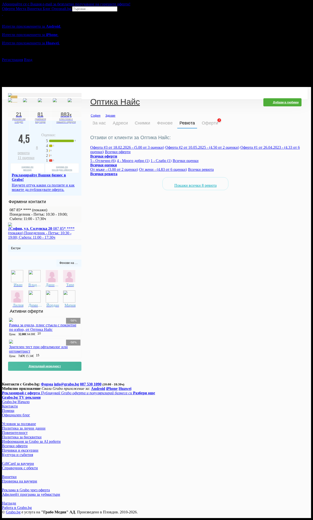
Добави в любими (286, 102)
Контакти (10, 406)
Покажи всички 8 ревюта (195, 185)
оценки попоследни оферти (62, 168)
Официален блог (16, 415)
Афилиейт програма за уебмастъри (31, 494)
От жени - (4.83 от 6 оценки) (163, 169)
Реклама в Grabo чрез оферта (26, 490)
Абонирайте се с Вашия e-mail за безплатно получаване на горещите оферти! (66, 4)
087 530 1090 (90, 384)
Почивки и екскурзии (20, 450)
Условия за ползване (19, 424)
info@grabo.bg (66, 384)
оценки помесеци (28, 168)
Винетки (9, 477)
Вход (28, 60)
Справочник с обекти (20, 468)
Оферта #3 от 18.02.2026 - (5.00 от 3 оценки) (127, 147)
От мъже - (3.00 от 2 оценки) (114, 169)
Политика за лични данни (23, 428)
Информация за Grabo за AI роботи (31, 441)
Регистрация (12, 60)
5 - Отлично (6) (103, 161)
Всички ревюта (201, 169)
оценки (26, 158)
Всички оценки (186, 161)
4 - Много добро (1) (133, 161)
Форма (47, 384)
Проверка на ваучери (19, 481)
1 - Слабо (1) (161, 161)
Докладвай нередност (45, 366)
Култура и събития (17, 455)
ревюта (28, 150)
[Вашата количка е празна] (2, 14)
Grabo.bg (13, 512)
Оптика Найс (115, 102)
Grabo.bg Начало (16, 402)
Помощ (8, 411)
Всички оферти (118, 152)
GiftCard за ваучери (18, 463)
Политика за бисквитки (22, 437)
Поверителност (15, 433)
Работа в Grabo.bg (17, 508)
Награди (9, 503)
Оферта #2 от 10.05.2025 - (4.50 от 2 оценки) (202, 147)
